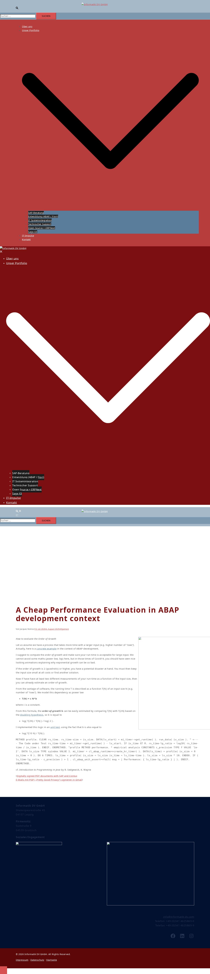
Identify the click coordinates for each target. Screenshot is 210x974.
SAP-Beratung (36, 212)
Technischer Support (39, 223)
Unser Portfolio (30, 30)
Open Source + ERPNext (41, 227)
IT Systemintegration (40, 220)
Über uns (27, 26)
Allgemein (64, 629)
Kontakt (26, 239)
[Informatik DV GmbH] (94, 4)
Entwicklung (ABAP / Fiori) (43, 216)
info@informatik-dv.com (178, 916)
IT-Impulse (28, 235)
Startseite (51, 959)
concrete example (46, 648)
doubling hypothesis (31, 714)
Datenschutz (37, 959)
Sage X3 (32, 231)
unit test (55, 727)
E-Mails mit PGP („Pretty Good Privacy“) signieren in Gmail (49, 779)
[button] (18, 8)
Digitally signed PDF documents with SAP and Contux (47, 775)
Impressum (22, 959)
